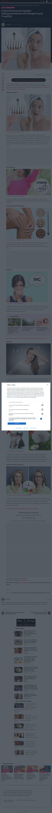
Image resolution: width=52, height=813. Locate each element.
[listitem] (26, 402)
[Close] (48, 385)
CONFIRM (17, 423)
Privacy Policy (33, 428)
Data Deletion (19, 428)
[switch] (41, 405)
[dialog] (26, 406)
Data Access (26, 428)
